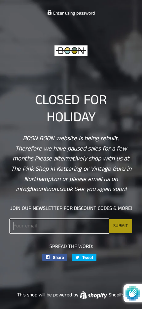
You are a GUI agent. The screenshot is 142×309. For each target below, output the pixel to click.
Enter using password (73, 13)
